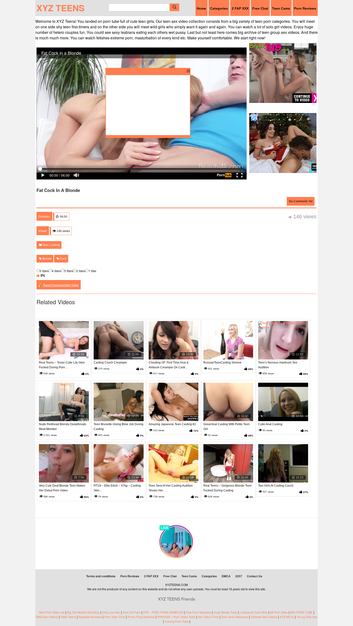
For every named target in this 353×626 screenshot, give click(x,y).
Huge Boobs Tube (225, 612)
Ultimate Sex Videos (264, 617)
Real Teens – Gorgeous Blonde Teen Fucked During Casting (227, 488)
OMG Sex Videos (47, 617)
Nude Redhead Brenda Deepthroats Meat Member (62, 427)
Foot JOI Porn (131, 612)
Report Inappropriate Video (61, 285)
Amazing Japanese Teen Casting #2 (172, 424)
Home (201, 8)
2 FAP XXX (240, 8)
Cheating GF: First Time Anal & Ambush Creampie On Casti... (169, 365)
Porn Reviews (305, 8)
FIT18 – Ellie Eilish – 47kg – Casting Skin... (117, 488)
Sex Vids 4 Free (208, 617)
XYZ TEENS (61, 7)
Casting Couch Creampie (110, 362)
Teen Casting (51, 245)
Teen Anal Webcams (234, 617)
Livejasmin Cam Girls (254, 612)
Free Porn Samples (198, 612)
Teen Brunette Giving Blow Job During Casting (118, 427)
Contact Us (254, 576)
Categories (219, 8)
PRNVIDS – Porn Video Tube (176, 617)
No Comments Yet (300, 201)
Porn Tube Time (114, 617)
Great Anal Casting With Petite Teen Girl (226, 427)
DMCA (226, 576)
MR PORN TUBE (301, 612)
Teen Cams (281, 8)
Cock (63, 258)
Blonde (47, 258)
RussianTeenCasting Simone (222, 362)
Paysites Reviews (90, 617)
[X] (188, 70)
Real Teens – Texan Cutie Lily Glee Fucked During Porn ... (62, 365)
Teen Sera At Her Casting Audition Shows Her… (171, 488)
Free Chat (260, 8)
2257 (238, 576)
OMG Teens (68, 617)
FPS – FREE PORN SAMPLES (163, 612)
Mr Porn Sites (279, 612)
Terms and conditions (101, 576)
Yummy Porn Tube (177, 621)
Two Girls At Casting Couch (275, 485)
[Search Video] (174, 7)
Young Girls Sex (307, 617)
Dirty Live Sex (111, 612)
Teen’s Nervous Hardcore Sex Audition (277, 365)
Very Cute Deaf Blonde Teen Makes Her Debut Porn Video (62, 488)
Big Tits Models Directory (83, 612)
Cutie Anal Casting (270, 424)
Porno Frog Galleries (141, 617)
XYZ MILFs (287, 617)
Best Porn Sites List (51, 612)
